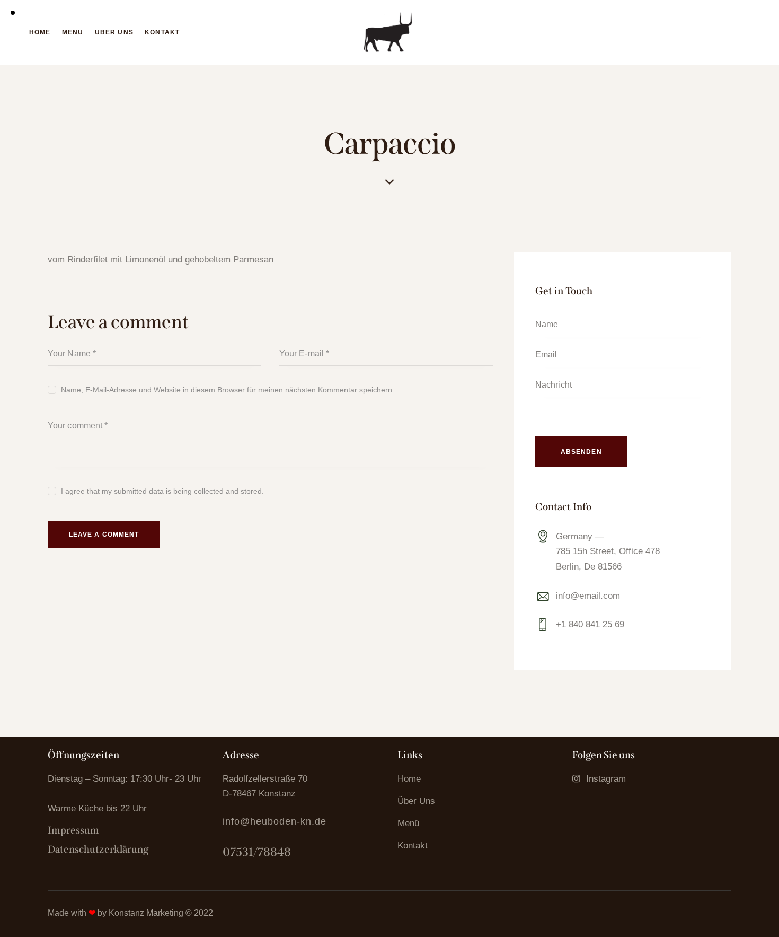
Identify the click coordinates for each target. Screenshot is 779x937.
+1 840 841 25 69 (590, 624)
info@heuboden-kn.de (274, 821)
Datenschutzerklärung (98, 849)
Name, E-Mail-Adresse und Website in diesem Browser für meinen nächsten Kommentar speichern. (227, 390)
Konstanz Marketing (146, 912)
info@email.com (588, 596)
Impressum (73, 830)
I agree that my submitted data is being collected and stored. (162, 491)
